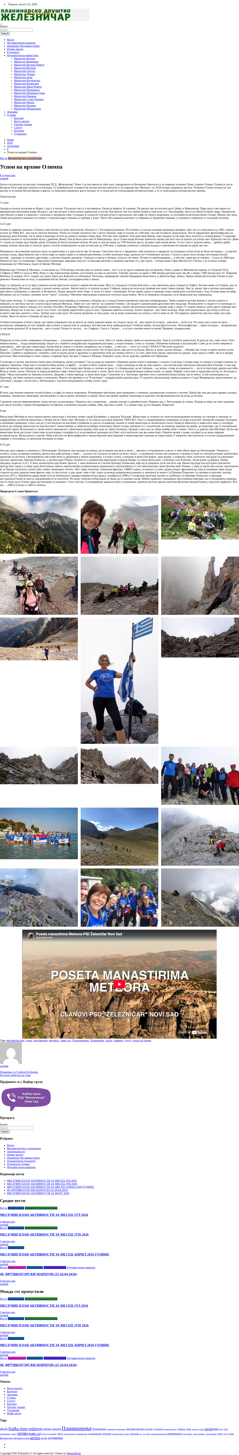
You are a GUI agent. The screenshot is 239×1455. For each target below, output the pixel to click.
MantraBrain (74, 1453)
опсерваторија (70, 1434)
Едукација (13, 52)
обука (60, 1434)
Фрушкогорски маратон (21, 42)
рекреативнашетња (158, 1434)
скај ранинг (187, 1434)
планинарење (81, 1434)
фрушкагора (6, 1438)
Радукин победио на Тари (15, 1075)
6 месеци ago (7, 1280)
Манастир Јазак (23, 77)
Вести (10, 39)
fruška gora (17, 1428)
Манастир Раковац (25, 96)
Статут (18, 127)
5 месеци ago (7, 1261)
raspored (56, 1428)
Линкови (12, 111)
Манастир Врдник (25, 67)
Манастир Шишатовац (27, 108)
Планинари (97, 1040)
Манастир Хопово (25, 105)
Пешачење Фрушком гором (23, 45)
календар (211, 1429)
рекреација (174, 1433)
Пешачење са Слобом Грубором (19, 1072)
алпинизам (111, 1429)
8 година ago (7, 175)
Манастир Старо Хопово (29, 99)
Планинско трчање (18, 1164)
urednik (4, 178)
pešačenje (35, 1429)
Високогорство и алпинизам (25, 158)
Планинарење (80, 1040)
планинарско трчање (120, 1434)
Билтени (19, 130)
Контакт (19, 118)
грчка (29, 1040)
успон (231, 1434)
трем (225, 1434)
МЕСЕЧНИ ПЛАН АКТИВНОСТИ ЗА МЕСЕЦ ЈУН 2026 (42, 1183)
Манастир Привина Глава (29, 93)
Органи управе (23, 124)
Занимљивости (16, 1151)
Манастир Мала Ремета (28, 86)
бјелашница (121, 1429)
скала (108, 1040)
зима (188, 1429)
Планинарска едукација (21, 1160)
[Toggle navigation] (1, 24)
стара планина (199, 1434)
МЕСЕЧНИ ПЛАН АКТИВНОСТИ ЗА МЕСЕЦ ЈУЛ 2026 (42, 1180)
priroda (47, 1428)
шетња (35, 1438)
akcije (4, 1429)
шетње (44, 1438)
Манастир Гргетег (25, 71)
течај (219, 1434)
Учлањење (20, 133)
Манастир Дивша (24, 74)
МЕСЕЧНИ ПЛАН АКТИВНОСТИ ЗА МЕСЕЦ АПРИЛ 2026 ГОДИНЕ (50, 1186)
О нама (11, 115)
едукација (158, 1429)
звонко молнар (170, 1429)
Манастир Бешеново (26, 61)
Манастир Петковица (27, 89)
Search (4, 26)
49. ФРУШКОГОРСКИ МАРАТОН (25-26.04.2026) (37, 1190)
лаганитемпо (5, 1434)
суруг (127, 1040)
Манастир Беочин (24, 58)
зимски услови (198, 1429)
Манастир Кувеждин (26, 83)
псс (140, 1434)
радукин (146, 1434)
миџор (14, 1434)
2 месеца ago (7, 1221)
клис (221, 1429)
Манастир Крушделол (27, 80)
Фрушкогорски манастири (22, 55)
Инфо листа (14, 1413)
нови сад (65, 1040)
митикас (54, 1040)
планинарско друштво (99, 1434)
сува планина (210, 1434)
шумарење (55, 1438)
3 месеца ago (7, 1241)
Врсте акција (21, 121)
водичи (148, 1429)
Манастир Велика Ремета (29, 64)
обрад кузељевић (49, 1434)
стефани (118, 1040)
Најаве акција (15, 49)
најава (22, 1433)
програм (134, 1434)
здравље (181, 1429)
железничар (41, 1040)
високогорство (15, 1040)
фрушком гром (21, 1438)
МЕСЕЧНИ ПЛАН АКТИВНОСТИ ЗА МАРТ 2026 (38, 1193)
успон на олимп (141, 1040)
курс (225, 1429)
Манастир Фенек (24, 102)
